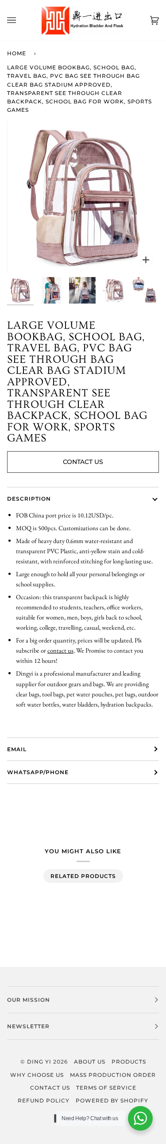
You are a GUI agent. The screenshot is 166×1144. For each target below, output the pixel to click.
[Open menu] (20, 20)
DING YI (39, 1061)
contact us (60, 650)
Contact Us (83, 462)
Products (129, 1061)
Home (16, 53)
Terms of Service (106, 1087)
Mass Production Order (113, 1075)
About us (89, 1061)
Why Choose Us (37, 1075)
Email (17, 749)
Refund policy (43, 1100)
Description (29, 498)
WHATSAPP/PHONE (38, 772)
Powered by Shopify (112, 1100)
